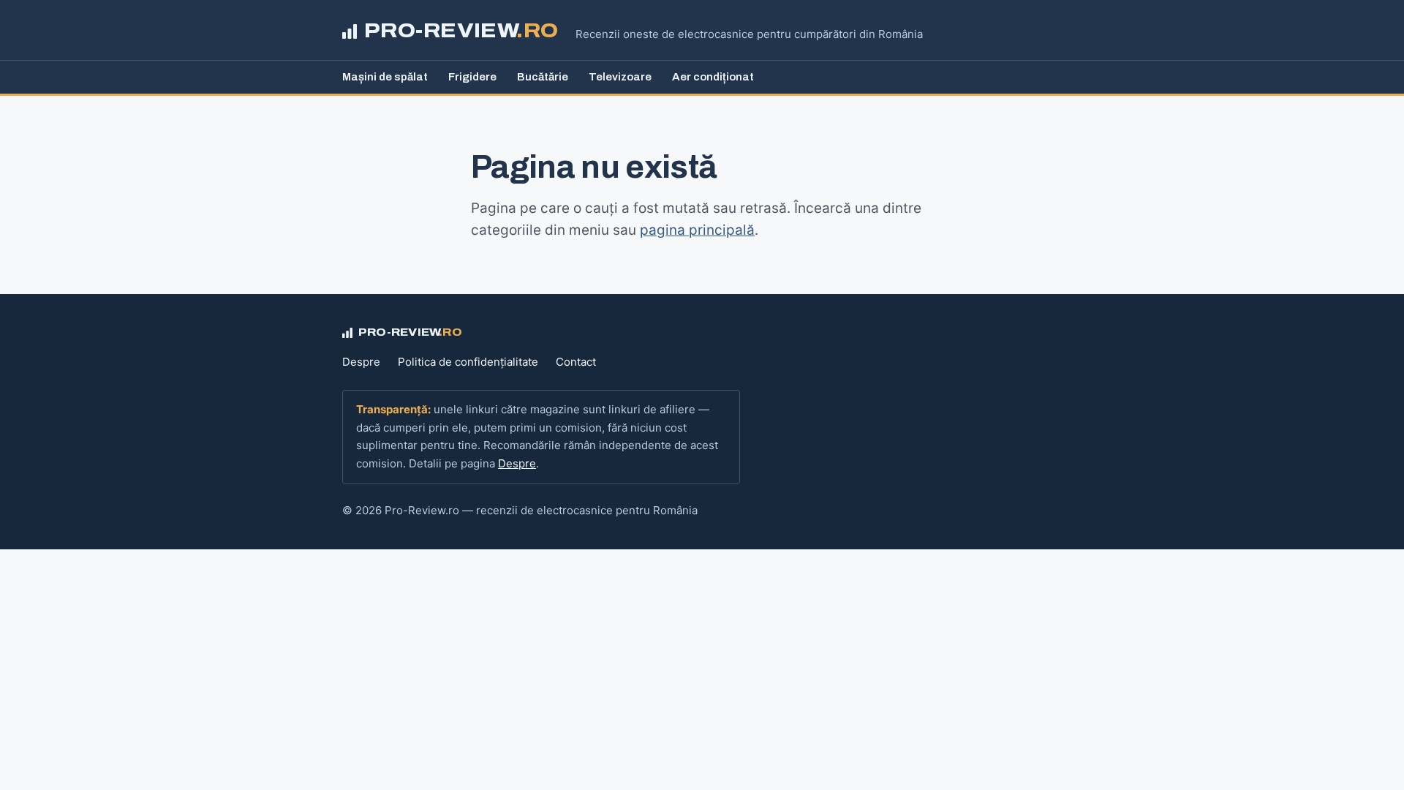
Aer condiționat (713, 77)
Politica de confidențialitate (468, 362)
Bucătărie (542, 77)
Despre (361, 362)
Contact (576, 362)
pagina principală (697, 230)
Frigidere (472, 77)
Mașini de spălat (385, 77)
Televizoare (620, 77)
